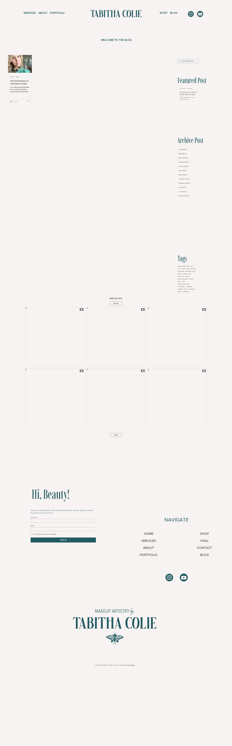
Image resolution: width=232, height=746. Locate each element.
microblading (189, 286)
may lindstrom (181, 286)
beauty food (193, 268)
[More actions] (29, 77)
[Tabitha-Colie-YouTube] (200, 14)
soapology (180, 289)
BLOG (204, 555)
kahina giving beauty (183, 279)
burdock (180, 273)
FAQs (204, 540)
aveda (183, 268)
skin (192, 266)
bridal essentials (182, 266)
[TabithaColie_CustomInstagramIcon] (169, 577)
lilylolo (183, 281)
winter (179, 268)
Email (33, 525)
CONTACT (204, 547)
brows (194, 271)
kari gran (191, 279)
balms (187, 268)
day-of (188, 266)
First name (34, 517)
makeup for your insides (184, 284)
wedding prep (185, 291)
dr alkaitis (185, 273)
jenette (187, 276)
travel (185, 289)
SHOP (204, 533)
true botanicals (191, 289)
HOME (148, 533)
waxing (179, 291)
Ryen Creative (131, 665)
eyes (190, 273)
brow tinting (188, 271)
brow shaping (181, 271)
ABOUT (148, 547)
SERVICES (148, 540)
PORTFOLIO (149, 555)
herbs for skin (181, 276)
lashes (179, 281)
